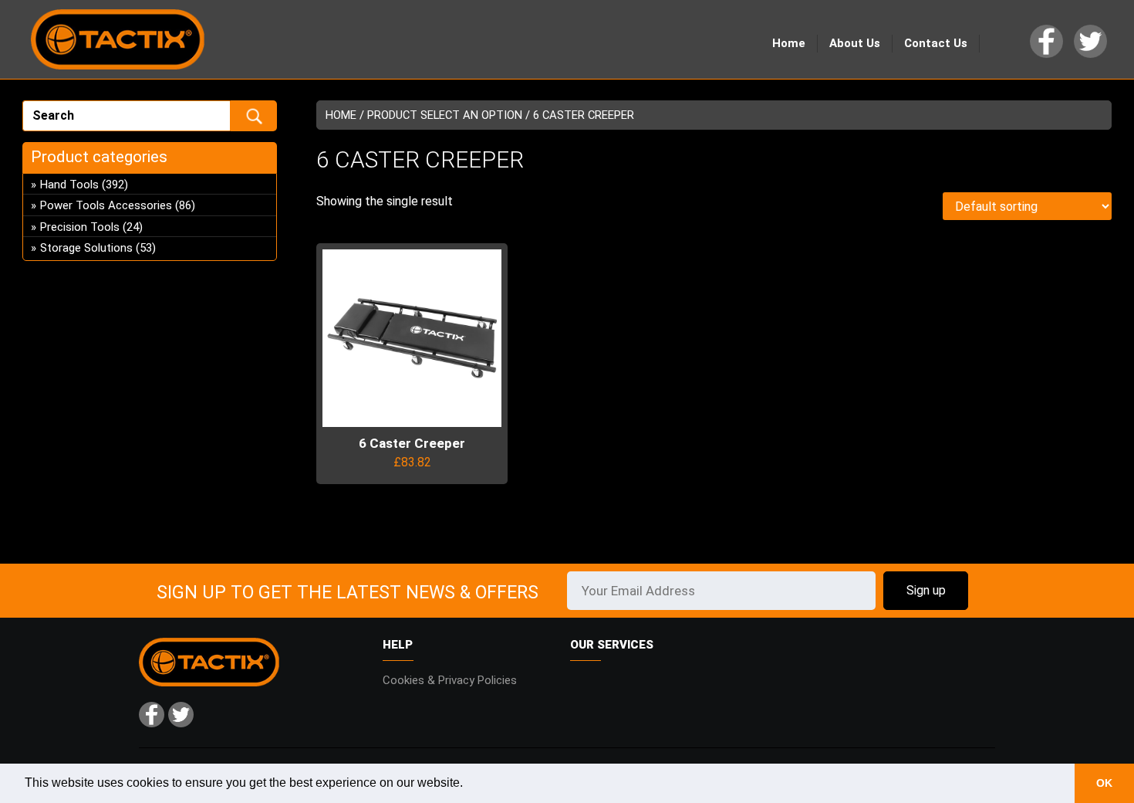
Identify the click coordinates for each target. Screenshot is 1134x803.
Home (788, 43)
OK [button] (1104, 783)
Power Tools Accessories (106, 205)
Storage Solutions (86, 248)
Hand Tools (69, 184)
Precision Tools (80, 227)
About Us (854, 43)
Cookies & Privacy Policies (450, 680)
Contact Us (935, 43)
